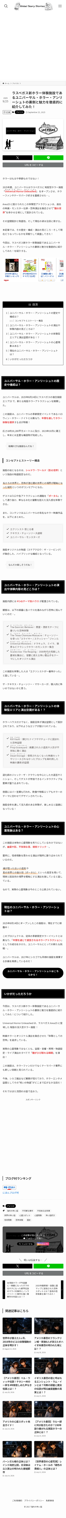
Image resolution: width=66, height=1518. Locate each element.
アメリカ (19, 112)
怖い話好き (50, 1215)
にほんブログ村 (11, 1192)
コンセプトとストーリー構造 (29, 320)
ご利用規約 (17, 1500)
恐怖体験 (19, 1220)
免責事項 (50, 1500)
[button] (17, 157)
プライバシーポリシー (34, 1500)
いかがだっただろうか (21, 359)
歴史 (29, 1220)
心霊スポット (24, 1215)
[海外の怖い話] (33, 6)
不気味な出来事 (43, 1210)
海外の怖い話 (12, 1210)
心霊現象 (38, 1215)
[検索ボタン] (6, 6)
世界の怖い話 (9, 1215)
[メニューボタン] (60, 6)
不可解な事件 (27, 1210)
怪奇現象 (8, 1220)
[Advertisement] (33, 46)
